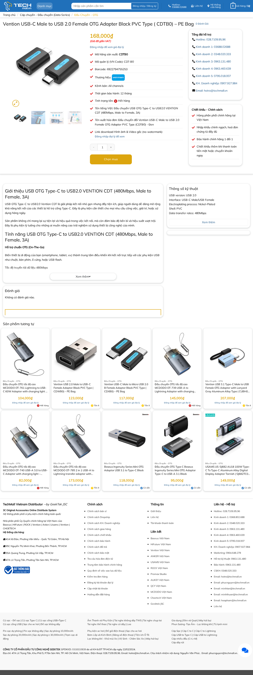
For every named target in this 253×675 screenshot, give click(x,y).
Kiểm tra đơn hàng (97, 576)
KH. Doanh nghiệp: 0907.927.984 (216, 83)
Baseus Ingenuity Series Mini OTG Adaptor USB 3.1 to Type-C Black (124, 468)
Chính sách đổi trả (97, 546)
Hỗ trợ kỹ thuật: (222, 558)
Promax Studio (159, 574)
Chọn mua (111, 159)
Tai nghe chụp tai (152, 620)
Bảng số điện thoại (123, 634)
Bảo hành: (219, 564)
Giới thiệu (156, 511)
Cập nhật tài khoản (97, 588)
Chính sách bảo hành (98, 540)
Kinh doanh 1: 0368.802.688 (229, 517)
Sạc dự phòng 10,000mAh (59, 630)
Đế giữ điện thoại (115, 630)
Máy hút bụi (152, 638)
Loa (129, 624)
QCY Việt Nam (158, 585)
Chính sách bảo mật (98, 552)
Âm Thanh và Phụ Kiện (99, 620)
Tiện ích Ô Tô (142, 634)
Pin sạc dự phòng (12, 630)
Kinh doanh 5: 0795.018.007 (213, 76)
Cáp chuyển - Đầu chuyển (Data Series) (45, 15)
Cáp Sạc (176, 630)
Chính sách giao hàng (99, 529)
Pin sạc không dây (33, 630)
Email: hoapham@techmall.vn (230, 600)
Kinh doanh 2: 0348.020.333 (213, 54)
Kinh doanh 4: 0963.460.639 (213, 68)
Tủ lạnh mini (220, 624)
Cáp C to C (188, 630)
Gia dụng (176, 620)
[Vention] (118, 77)
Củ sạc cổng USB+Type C (52, 620)
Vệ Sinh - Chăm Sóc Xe (131, 638)
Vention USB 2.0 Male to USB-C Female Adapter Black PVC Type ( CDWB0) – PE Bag (73, 388)
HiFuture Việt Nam (161, 544)
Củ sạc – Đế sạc (11, 620)
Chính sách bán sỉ (97, 511)
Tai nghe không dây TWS (127, 620)
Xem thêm (82, 276)
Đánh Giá (202, 23)
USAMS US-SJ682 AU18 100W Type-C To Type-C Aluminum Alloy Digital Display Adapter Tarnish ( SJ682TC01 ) (227, 470)
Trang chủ (9, 15)
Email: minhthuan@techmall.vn (231, 594)
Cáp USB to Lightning (205, 634)
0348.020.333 (228, 570)
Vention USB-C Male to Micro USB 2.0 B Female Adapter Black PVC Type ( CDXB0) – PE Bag (126, 388)
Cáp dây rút (178, 642)
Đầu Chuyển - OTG (86, 15)
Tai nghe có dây (116, 624)
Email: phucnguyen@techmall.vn (231, 582)
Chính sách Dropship (98, 517)
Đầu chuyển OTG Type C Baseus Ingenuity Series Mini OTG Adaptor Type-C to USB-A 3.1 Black (175, 470)
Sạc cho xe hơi (31, 624)
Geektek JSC (157, 603)
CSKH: (217, 570)
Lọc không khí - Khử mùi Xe (102, 638)
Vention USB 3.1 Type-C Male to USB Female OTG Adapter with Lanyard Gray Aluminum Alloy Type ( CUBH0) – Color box (227, 388)
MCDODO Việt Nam (161, 591)
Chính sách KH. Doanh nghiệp (103, 523)
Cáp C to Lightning (205, 630)
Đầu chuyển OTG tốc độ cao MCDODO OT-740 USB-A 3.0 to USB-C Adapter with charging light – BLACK (25, 470)
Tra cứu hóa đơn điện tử (100, 558)
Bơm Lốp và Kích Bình (99, 634)
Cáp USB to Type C (182, 634)
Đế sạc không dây (50, 624)
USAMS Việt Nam (160, 562)
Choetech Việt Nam (161, 597)
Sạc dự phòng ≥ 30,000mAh (48, 634)
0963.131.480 (238, 558)
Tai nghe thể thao (96, 624)
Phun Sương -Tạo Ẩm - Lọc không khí (192, 624)
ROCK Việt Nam (159, 568)
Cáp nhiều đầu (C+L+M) (184, 638)
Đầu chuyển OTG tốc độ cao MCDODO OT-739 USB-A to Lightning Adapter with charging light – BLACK (174, 388)
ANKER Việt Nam (160, 556)
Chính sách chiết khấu (99, 534)
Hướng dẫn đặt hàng (98, 594)
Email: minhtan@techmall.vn (229, 588)
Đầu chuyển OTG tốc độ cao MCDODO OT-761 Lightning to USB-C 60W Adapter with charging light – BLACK (25, 388)
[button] (144, 6)
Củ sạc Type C (29, 620)
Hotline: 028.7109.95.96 (211, 39)
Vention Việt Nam (160, 550)
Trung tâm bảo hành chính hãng (104, 564)
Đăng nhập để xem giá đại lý (107, 47)
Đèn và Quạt (190, 620)
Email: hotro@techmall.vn (212, 90)
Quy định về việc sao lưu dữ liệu (104, 570)
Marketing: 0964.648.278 (227, 552)
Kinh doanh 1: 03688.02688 (213, 47)
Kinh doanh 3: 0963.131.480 (213, 61)
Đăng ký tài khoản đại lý (100, 582)
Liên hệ (155, 517)
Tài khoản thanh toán (162, 523)
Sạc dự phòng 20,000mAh (17, 634)
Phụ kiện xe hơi (95, 630)
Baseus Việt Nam (160, 538)
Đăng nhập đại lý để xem (110, 136)
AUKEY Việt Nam (160, 579)
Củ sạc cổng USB (12, 624)
